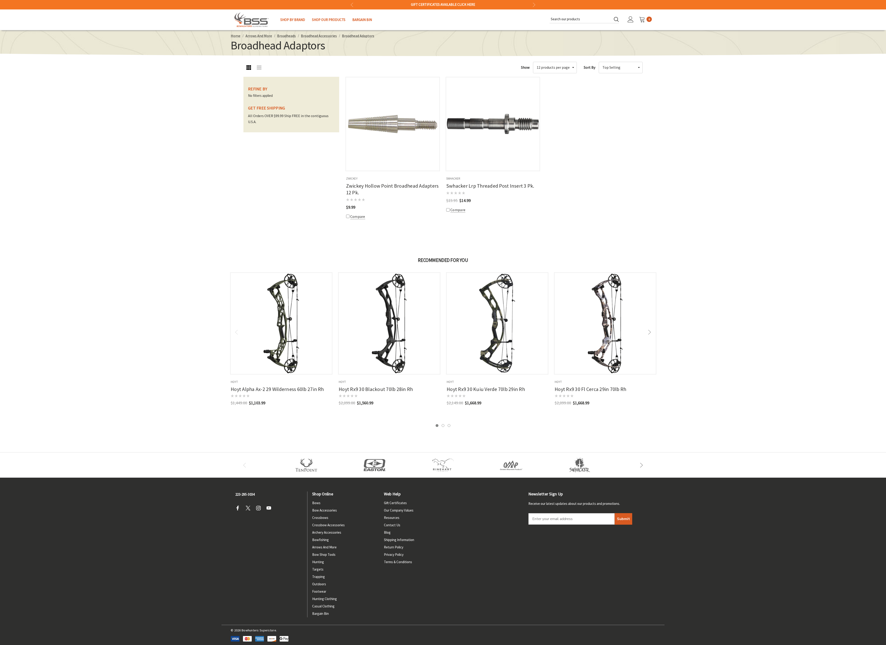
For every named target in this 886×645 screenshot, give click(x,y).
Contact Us (392, 525)
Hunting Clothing (324, 599)
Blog (387, 532)
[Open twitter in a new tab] (249, 508)
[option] (306, 465)
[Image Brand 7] (579, 465)
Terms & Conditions (398, 562)
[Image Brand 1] (306, 465)
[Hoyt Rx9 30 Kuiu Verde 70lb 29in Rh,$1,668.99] (497, 323)
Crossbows (320, 517)
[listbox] (621, 67)
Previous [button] (352, 4)
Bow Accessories (324, 510)
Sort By (589, 67)
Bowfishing (320, 540)
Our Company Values (398, 510)
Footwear (319, 591)
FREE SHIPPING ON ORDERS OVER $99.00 (443, 5)
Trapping (318, 576)
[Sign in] (630, 20)
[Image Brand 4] (443, 465)
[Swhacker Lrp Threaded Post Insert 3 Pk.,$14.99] (493, 124)
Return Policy (393, 547)
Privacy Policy (394, 554)
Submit (623, 518)
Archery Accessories (326, 532)
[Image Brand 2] (374, 465)
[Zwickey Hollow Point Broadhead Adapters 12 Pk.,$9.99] (393, 124)
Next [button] (534, 4)
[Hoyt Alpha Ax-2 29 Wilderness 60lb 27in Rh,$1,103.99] (281, 323)
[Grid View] (248, 67)
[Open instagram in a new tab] (259, 508)
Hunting (318, 562)
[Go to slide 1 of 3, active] (437, 425)
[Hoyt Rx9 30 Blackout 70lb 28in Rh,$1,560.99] (389, 323)
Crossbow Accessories (328, 525)
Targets (317, 569)
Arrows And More (324, 547)
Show (525, 67)
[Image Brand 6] (511, 465)
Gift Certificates (395, 503)
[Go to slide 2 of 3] (443, 425)
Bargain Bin (320, 613)
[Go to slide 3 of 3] (449, 425)
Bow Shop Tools (323, 554)
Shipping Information (399, 540)
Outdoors (319, 584)
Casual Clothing (323, 606)
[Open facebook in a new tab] (239, 508)
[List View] (259, 67)
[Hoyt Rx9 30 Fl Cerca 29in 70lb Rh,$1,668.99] (605, 323)
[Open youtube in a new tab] (270, 508)
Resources (391, 517)
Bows (316, 503)
